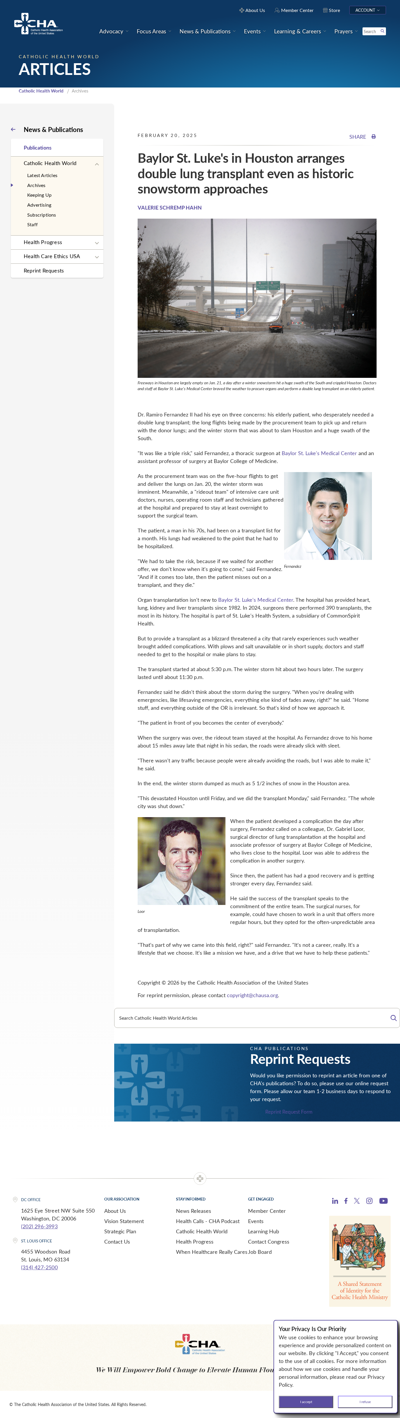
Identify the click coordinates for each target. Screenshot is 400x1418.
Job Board (260, 1251)
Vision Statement (124, 1221)
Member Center (267, 1210)
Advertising (39, 205)
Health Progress (43, 242)
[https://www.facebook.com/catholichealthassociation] (346, 1201)
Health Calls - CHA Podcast (208, 1221)
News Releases (193, 1210)
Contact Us (117, 1241)
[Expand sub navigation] (97, 164)
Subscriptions (41, 215)
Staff (32, 224)
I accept (306, 1401)
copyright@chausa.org (252, 995)
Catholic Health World (41, 91)
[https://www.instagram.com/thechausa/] (369, 1202)
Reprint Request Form (288, 1111)
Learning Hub (263, 1231)
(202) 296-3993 (39, 1226)
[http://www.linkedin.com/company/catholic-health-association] (335, 1201)
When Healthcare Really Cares (211, 1251)
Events (256, 1221)
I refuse (365, 1401)
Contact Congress (268, 1241)
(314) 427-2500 (39, 1267)
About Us (115, 1210)
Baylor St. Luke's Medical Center (319, 453)
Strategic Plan (120, 1231)
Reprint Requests (44, 270)
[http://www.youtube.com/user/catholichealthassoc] (383, 1201)
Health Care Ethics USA (52, 256)
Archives (36, 185)
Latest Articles (42, 175)
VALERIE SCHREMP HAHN (170, 207)
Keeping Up (39, 195)
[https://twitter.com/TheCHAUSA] (357, 1201)
